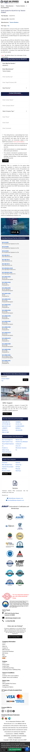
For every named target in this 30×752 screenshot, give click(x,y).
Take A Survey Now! (14, 636)
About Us (4, 646)
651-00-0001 (5, 242)
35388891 (18, 422)
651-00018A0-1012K (7, 268)
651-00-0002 (5, 246)
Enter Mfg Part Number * (9, 63)
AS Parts (18, 466)
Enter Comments (6, 126)
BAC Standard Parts (7, 464)
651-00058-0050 (6, 310)
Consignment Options (7, 687)
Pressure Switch (6, 470)
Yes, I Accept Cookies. (15, 749)
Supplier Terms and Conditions (10, 677)
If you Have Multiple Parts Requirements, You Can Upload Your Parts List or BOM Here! (15, 226)
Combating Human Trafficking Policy (11, 669)
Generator (4, 462)
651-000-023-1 (6, 255)
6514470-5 (4, 376)
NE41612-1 (5, 430)
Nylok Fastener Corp (7, 441)
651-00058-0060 (6, 321)
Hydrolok (18, 462)
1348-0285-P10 (6, 422)
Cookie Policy (5, 666)
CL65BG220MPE (20, 426)
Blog (3, 654)
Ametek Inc (5, 447)
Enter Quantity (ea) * (7, 74)
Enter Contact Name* (7, 98)
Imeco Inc (18, 445)
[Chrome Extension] (3, 718)
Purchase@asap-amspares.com (16, 500)
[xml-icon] (3, 658)
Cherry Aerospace (6, 452)
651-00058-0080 (6, 344)
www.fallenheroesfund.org (16, 606)
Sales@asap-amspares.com (16, 498)
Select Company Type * (8, 109)
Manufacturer (10, 6)
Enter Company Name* (8, 103)
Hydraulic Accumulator (7, 466)
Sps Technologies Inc (7, 439)
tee (8, 25)
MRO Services (6, 649)
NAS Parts (18, 470)
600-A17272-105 (6, 426)
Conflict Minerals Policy (8, 667)
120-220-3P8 (19, 430)
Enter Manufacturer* (8, 69)
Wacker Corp (19, 439)
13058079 (4, 428)
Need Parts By (6, 86)
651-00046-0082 (6, 288)
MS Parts (4, 468)
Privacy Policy (5, 664)
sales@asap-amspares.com (13, 618)
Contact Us (5, 648)
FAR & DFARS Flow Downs (9, 683)
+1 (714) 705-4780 (10, 621)
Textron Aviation (20, 6)
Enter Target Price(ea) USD (9, 80)
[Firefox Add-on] (6, 718)
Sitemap (5, 656)
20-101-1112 (19, 424)
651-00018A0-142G (7, 272)
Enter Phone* (5, 115)
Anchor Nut (18, 464)
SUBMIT (5, 160)
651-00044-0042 (6, 276)
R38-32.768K (5, 432)
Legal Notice (5, 685)
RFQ (25, 379)
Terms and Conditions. (19, 141)
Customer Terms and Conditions (10, 675)
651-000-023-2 (6, 259)
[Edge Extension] (9, 718)
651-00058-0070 (6, 332)
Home (2, 6)
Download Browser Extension (11, 715)
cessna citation (5, 378)
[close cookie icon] (28, 747)
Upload (14, 232)
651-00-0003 (5, 251)
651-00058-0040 (6, 299)
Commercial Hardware (8, 651)
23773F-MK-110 (6, 424)
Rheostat (18, 468)
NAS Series (5, 653)
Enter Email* (5, 120)
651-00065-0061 (6, 355)
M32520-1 (18, 428)
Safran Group (5, 450)
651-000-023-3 (6, 264)
